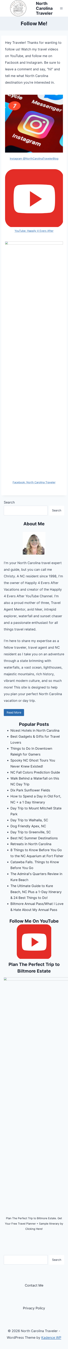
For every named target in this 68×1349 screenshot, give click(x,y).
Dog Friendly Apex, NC (28, 826)
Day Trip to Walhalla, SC (29, 820)
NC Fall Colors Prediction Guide (35, 772)
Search (9, 502)
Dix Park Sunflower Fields (30, 790)
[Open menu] (61, 8)
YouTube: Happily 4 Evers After (34, 230)
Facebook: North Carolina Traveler (34, 482)
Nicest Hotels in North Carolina (34, 730)
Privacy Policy (34, 1308)
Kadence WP (51, 1338)
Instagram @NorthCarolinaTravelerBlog (34, 158)
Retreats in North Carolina (30, 844)
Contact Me (34, 1285)
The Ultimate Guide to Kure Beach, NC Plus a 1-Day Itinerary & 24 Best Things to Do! (36, 892)
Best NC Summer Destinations (34, 838)
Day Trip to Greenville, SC (30, 832)
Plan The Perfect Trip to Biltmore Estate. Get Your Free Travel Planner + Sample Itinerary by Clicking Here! (34, 1223)
